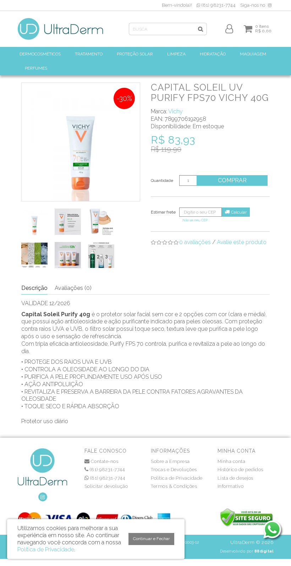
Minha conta (232, 461)
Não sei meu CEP (195, 220)
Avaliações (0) (73, 288)
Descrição (34, 288)
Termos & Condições (174, 486)
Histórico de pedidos (240, 469)
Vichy (175, 111)
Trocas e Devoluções (174, 469)
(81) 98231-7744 (218, 5)
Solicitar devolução (106, 486)
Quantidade (162, 180)
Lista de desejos (235, 478)
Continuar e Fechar (151, 538)
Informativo (231, 486)
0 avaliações (195, 242)
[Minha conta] (229, 28)
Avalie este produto (242, 242)
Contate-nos (103, 461)
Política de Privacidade (177, 478)
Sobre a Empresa (170, 461)
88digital (264, 551)
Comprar (232, 180)
